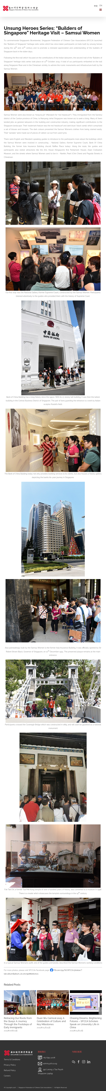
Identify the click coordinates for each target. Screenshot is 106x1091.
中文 (96, 6)
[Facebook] (78, 1061)
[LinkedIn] (88, 1061)
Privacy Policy (10, 1065)
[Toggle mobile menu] (100, 9)
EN (101, 6)
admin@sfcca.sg (50, 1063)
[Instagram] (83, 1061)
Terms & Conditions (12, 1060)
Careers (7, 1076)
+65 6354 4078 (49, 1057)
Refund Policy (10, 1070)
